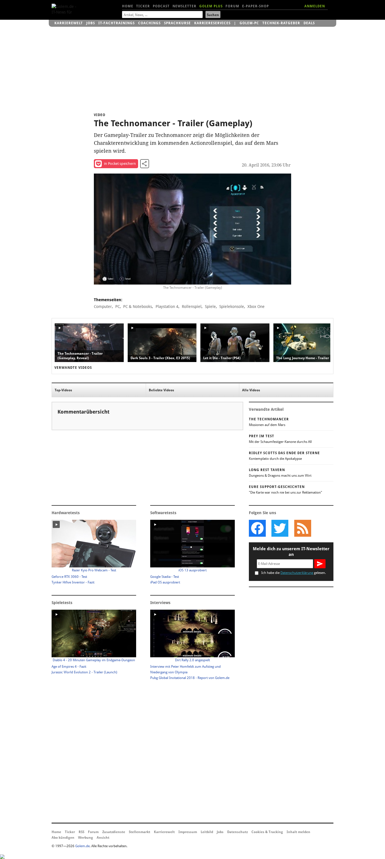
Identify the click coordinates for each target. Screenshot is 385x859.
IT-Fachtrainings (116, 23)
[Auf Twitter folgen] (279, 528)
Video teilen (144, 163)
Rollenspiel (192, 306)
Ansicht (103, 838)
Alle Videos (251, 390)
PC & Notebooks (137, 306)
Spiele (210, 306)
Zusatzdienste (113, 832)
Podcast (161, 6)
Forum (232, 6)
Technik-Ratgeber (281, 23)
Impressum (187, 832)
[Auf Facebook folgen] (257, 528)
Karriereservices (212, 23)
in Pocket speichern (120, 163)
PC (117, 306)
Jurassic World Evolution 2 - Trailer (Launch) (84, 672)
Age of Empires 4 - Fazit (69, 667)
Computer (103, 306)
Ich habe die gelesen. (293, 573)
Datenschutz (237, 832)
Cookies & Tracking (267, 832)
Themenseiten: (108, 300)
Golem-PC (249, 23)
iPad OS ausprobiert (165, 582)
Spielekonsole (231, 306)
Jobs (90, 23)
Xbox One (256, 306)
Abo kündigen (63, 838)
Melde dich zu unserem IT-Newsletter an (291, 551)
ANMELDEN (314, 6)
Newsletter (184, 6)
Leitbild (207, 832)
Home (127, 6)
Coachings (149, 23)
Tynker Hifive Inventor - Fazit (73, 582)
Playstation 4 (167, 306)
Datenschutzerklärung (296, 573)
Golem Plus (211, 6)
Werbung (85, 838)
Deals (309, 23)
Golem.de (82, 846)
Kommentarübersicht (83, 412)
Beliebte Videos (161, 390)
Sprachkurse (177, 23)
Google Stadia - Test (164, 577)
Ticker (143, 6)
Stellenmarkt (139, 832)
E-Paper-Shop (255, 6)
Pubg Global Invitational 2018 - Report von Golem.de (189, 678)
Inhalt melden (298, 832)
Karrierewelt (68, 23)
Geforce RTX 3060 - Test (69, 577)
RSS (81, 832)
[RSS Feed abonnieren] (302, 528)
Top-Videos (63, 390)
